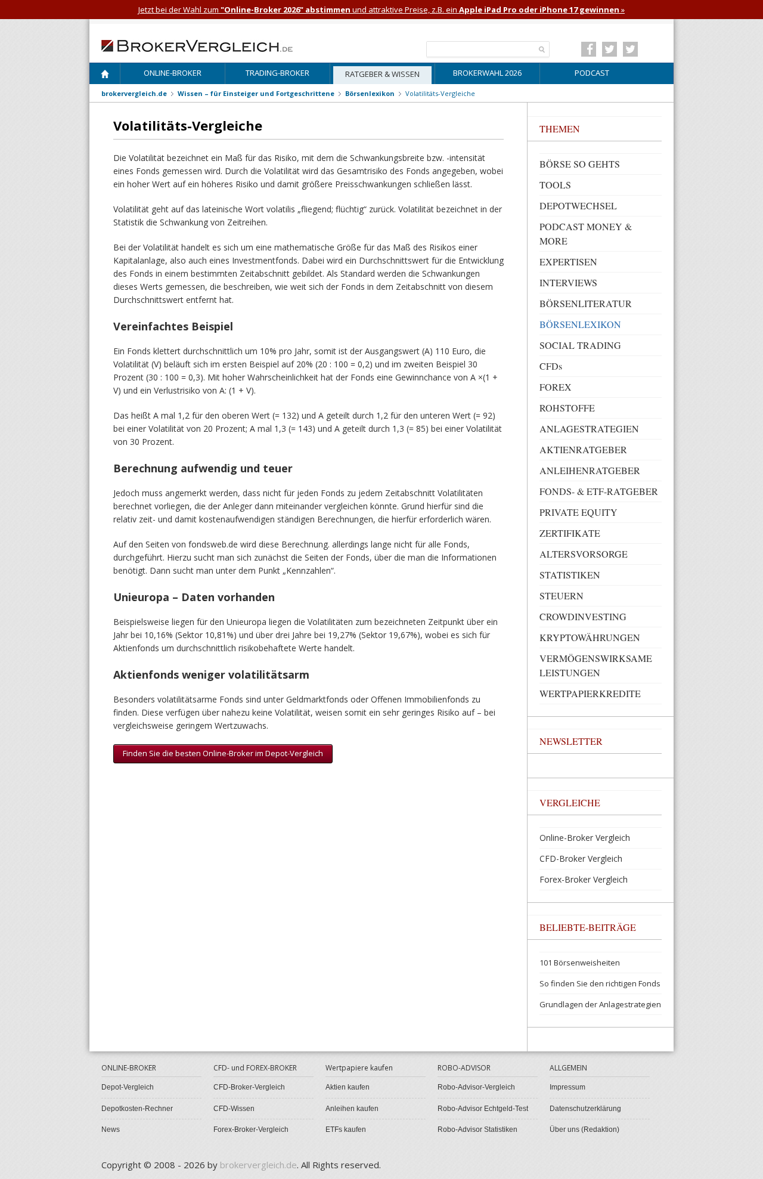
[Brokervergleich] (105, 76)
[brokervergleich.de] (203, 45)
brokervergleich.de (134, 93)
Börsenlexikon (370, 93)
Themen (559, 128)
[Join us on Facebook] (588, 49)
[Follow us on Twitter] (609, 49)
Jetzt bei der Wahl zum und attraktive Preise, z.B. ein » (381, 9)
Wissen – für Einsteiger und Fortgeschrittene (256, 93)
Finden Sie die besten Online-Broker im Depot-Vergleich (223, 753)
